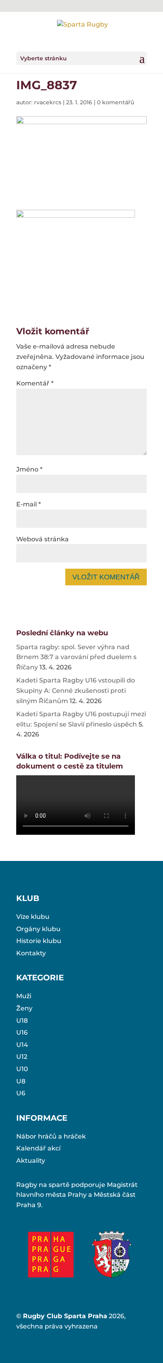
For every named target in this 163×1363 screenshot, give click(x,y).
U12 (21, 1056)
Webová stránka (42, 539)
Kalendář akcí (38, 1148)
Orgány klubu (38, 929)
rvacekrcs (47, 102)
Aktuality (30, 1160)
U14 (22, 1045)
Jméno (29, 469)
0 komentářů (115, 102)
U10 (22, 1069)
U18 (22, 1020)
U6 (20, 1093)
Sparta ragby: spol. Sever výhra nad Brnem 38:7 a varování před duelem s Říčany (76, 657)
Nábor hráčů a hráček (51, 1136)
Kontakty (31, 953)
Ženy (24, 1008)
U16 (22, 1032)
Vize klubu (32, 916)
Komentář (34, 383)
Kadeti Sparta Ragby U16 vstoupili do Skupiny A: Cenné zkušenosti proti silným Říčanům (75, 690)
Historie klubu (38, 941)
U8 (20, 1081)
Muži (23, 996)
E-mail (28, 504)
